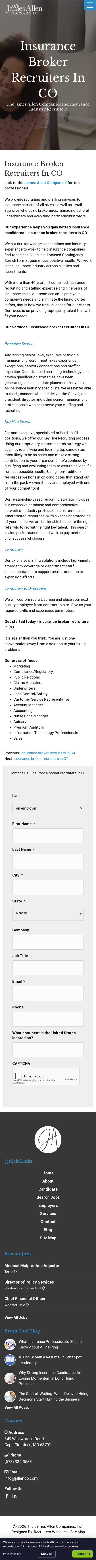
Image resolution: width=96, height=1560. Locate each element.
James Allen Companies (45, 182)
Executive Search (18, 343)
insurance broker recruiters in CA (47, 753)
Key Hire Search (17, 421)
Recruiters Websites (51, 1532)
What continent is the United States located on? (44, 1035)
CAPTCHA (21, 1063)
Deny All (46, 1553)
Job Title (20, 955)
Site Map (77, 1532)
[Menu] (90, 5)
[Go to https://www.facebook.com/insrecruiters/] (6, 1496)
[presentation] (46, 1076)
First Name (23, 823)
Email (18, 981)
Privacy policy (12, 1553)
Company (20, 930)
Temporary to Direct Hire (25, 588)
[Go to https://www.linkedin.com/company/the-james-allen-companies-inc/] (14, 1496)
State (18, 901)
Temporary (13, 549)
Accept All (82, 1553)
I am (16, 795)
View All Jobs (15, 1317)
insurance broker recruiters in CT (41, 758)
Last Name (23, 849)
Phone (18, 1007)
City (17, 875)
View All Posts (16, 1407)
